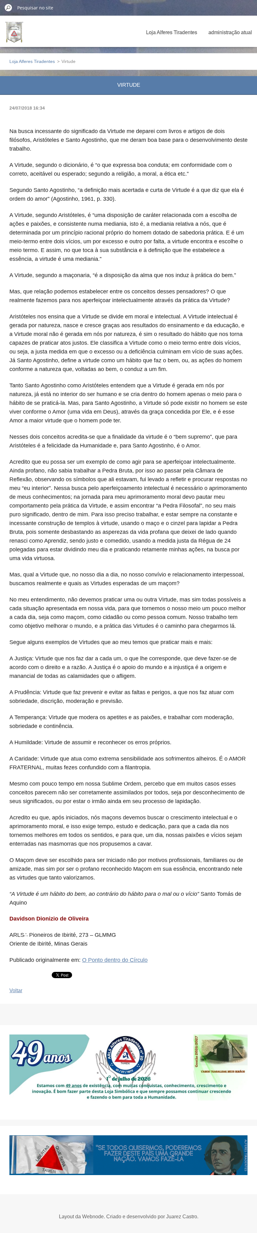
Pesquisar (8, 7)
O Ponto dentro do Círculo (115, 960)
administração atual (230, 32)
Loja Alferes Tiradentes (171, 32)
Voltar (15, 990)
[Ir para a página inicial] (14, 36)
